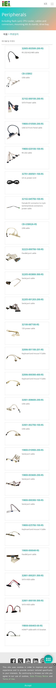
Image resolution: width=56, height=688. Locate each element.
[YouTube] (28, 661)
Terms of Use (9, 679)
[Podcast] (43, 661)
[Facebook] (13, 661)
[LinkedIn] (35, 661)
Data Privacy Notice (39, 676)
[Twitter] (20, 660)
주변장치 (14, 34)
